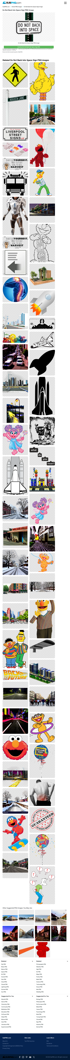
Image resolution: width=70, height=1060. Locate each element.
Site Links (28, 1038)
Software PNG (5, 1014)
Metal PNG (39, 1007)
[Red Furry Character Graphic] (15, 747)
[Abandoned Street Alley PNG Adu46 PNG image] (10, 933)
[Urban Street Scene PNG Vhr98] (42, 479)
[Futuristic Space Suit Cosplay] (15, 216)
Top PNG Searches (29, 1041)
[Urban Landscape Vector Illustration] (15, 316)
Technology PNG (40, 984)
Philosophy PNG (40, 1001)
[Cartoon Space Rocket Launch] (42, 303)
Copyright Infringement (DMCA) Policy (13, 1046)
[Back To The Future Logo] (15, 675)
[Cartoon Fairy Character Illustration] (15, 440)
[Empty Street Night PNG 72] (42, 210)
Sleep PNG (4, 1017)
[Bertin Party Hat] (42, 619)
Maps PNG (39, 974)
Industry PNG (39, 1024)
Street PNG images (17, 6)
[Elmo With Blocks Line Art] (42, 243)
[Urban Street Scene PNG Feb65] (15, 535)
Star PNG (3, 979)
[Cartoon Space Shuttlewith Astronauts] (42, 340)
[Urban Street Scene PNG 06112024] (15, 589)
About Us (5, 1041)
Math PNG (39, 979)
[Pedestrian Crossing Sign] (15, 75)
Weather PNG (40, 966)
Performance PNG (41, 1004)
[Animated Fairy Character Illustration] (42, 509)
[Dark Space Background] (42, 396)
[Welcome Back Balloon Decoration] (42, 761)
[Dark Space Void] (42, 363)
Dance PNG (4, 1001)
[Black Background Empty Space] (42, 323)
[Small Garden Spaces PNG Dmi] (42, 276)
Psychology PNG (40, 1012)
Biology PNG (39, 999)
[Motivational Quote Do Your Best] (15, 164)
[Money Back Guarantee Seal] (42, 820)
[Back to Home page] (12, 3)
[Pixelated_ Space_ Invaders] (15, 149)
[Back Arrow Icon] (15, 262)
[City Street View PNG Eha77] (42, 672)
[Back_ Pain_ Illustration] (15, 289)
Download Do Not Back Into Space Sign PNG (29, 47)
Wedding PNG (40, 992)
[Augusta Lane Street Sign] (15, 107)
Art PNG (3, 974)
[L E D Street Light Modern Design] (42, 649)
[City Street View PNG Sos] (15, 383)
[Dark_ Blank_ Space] (15, 184)
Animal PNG (39, 1027)
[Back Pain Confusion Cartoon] (42, 885)
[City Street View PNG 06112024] (15, 774)
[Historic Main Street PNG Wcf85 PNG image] (10, 917)
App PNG (38, 1022)
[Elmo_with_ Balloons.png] (42, 148)
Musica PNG (4, 1019)
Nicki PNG (38, 1014)
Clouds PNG (4, 984)
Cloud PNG (4, 982)
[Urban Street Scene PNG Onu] (15, 865)
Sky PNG (3, 964)
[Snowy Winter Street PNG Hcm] (15, 562)
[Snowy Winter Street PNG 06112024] (15, 508)
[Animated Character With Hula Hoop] (42, 728)
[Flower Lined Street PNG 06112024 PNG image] (58, 917)
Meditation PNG (5, 1009)
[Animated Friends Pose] (15, 649)
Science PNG (39, 982)
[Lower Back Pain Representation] (42, 792)
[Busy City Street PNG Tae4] (15, 616)
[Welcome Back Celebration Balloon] (42, 849)
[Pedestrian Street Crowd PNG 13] (42, 699)
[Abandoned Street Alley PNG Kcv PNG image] (42, 933)
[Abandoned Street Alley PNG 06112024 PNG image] (26, 933)
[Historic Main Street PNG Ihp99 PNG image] (26, 917)
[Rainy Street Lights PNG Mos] (15, 410)
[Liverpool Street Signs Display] (15, 134)
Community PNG (5, 1007)
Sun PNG (3, 992)
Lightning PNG (5, 987)
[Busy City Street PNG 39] (15, 357)
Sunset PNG (4, 977)
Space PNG (4, 971)
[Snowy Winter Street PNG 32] (42, 586)
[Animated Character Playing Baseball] (42, 182)
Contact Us (5, 1043)
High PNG (38, 969)
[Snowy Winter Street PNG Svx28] (15, 801)
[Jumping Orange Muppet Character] (42, 562)
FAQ (48, 1041)
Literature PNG (5, 1024)
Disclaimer (49, 1043)
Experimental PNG (6, 1027)
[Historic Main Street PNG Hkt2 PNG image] (42, 917)
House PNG (39, 987)
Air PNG (38, 971)
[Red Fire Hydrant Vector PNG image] (42, 949)
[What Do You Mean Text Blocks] (42, 456)
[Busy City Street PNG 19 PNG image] (10, 949)
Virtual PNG (39, 1019)
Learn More (50, 1038)
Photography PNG (41, 964)
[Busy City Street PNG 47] (42, 114)
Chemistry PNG (5, 1004)
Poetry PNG (39, 977)
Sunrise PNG (4, 989)
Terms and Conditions (52, 1046)
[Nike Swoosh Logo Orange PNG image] (26, 949)
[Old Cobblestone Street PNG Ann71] (42, 538)
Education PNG (5, 1012)
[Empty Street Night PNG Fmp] (15, 694)
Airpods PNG (4, 999)
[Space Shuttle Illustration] (15, 475)
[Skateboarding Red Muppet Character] (15, 833)
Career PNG (39, 1009)
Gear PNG (3, 1022)
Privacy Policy (6, 1048)
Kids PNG (38, 989)
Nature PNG (4, 969)
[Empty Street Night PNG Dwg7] (15, 721)
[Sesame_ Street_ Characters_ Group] (15, 336)
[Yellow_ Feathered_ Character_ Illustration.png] (42, 81)
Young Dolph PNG (41, 1017)
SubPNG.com (6, 6)
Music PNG (4, 966)
